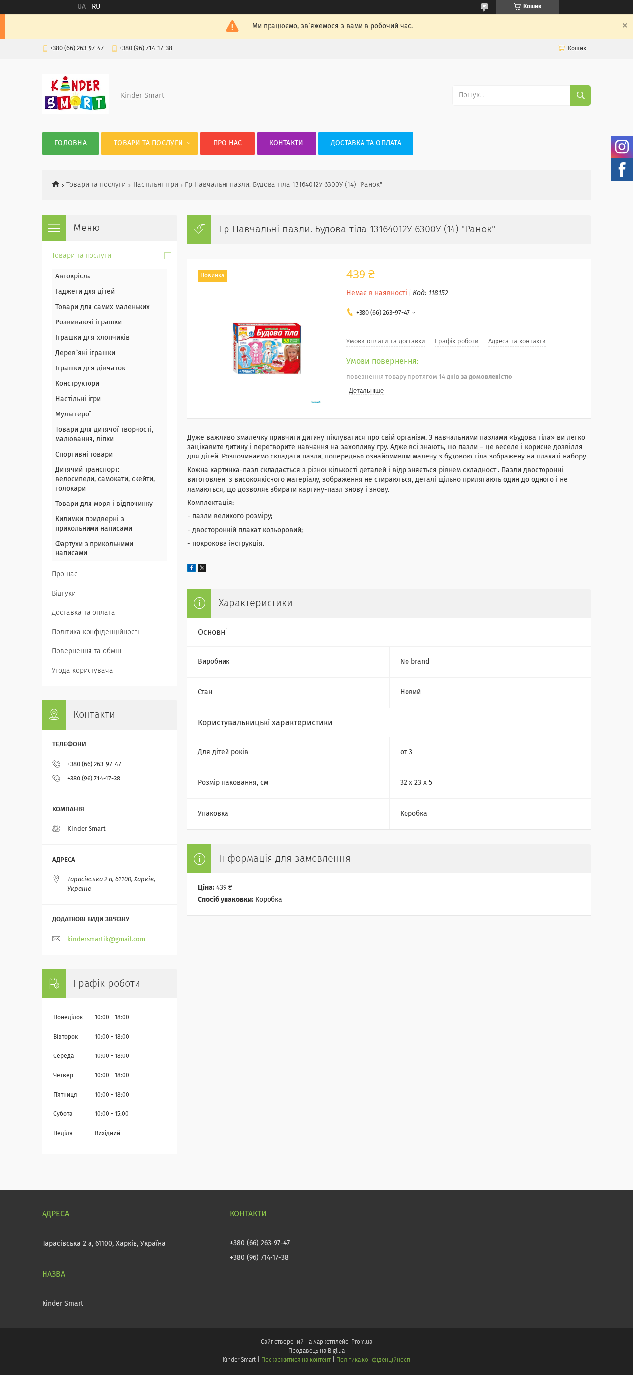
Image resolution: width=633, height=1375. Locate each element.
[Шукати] (580, 95)
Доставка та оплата (366, 143)
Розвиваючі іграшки (88, 322)
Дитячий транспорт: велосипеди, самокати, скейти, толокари (105, 479)
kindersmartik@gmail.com (106, 939)
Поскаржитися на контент (296, 1360)
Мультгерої (73, 414)
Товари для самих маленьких (102, 307)
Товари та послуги (148, 143)
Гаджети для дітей (85, 291)
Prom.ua (361, 1342)
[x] (202, 569)
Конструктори (77, 383)
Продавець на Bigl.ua (316, 1351)
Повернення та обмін (86, 651)
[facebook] (191, 569)
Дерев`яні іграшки (85, 353)
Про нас (227, 143)
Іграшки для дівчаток (90, 368)
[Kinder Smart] (75, 111)
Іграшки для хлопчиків (92, 337)
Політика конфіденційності (95, 632)
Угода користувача (82, 670)
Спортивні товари (84, 454)
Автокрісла (73, 276)
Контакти (286, 143)
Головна (70, 143)
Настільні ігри (155, 185)
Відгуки (64, 593)
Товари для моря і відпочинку (104, 504)
